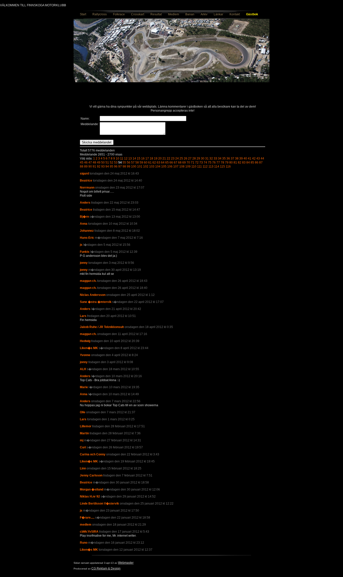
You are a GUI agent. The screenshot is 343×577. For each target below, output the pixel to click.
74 (205, 162)
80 (231, 162)
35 (224, 158)
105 (163, 166)
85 (252, 162)
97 (120, 166)
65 (167, 162)
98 (124, 166)
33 (215, 158)
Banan (189, 14)
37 (232, 158)
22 (168, 158)
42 (254, 158)
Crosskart (137, 14)
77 (218, 162)
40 (245, 158)
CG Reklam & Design (106, 568)
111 (199, 166)
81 (235, 162)
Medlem (173, 14)
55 (124, 162)
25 (181, 158)
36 (228, 158)
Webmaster (126, 562)
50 (103, 162)
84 (248, 162)
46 (86, 162)
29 (198, 158)
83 (244, 162)
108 (182, 166)
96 (116, 166)
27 (190, 158)
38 (237, 158)
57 (133, 162)
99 (128, 166)
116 (228, 166)
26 (185, 158)
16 (143, 158)
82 (239, 162)
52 (111, 162)
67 (175, 162)
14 (134, 158)
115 (222, 166)
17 (147, 158)
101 (139, 166)
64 (162, 162)
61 (150, 162)
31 (207, 158)
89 (86, 166)
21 (164, 158)
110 (193, 166)
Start (83, 14)
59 (141, 162)
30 (202, 158)
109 (188, 166)
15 (138, 158)
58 (137, 162)
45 (81, 162)
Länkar (218, 14)
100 (133, 166)
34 (219, 158)
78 (222, 162)
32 (211, 158)
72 (197, 162)
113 (210, 166)
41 (249, 158)
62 (154, 162)
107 (176, 166)
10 (117, 158)
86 (256, 162)
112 (205, 166)
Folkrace (119, 14)
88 (81, 166)
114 (216, 166)
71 (192, 162)
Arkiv (204, 14)
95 (111, 166)
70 (188, 162)
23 (173, 158)
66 (171, 162)
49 (98, 162)
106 (170, 166)
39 (241, 158)
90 (90, 166)
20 (160, 158)
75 (209, 162)
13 (130, 158)
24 (177, 158)
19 (155, 158)
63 (158, 162)
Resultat (156, 14)
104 (157, 166)
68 (180, 162)
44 (262, 158)
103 (151, 166)
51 (107, 162)
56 (128, 162)
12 (126, 158)
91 (94, 166)
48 (94, 162)
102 (145, 166)
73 (201, 162)
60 (145, 162)
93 (103, 166)
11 (121, 158)
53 (116, 162)
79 (226, 162)
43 (258, 158)
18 (151, 158)
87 (261, 162)
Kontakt (235, 14)
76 (214, 162)
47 (90, 162)
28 (194, 158)
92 (98, 166)
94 (107, 166)
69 (184, 162)
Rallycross (99, 14)
